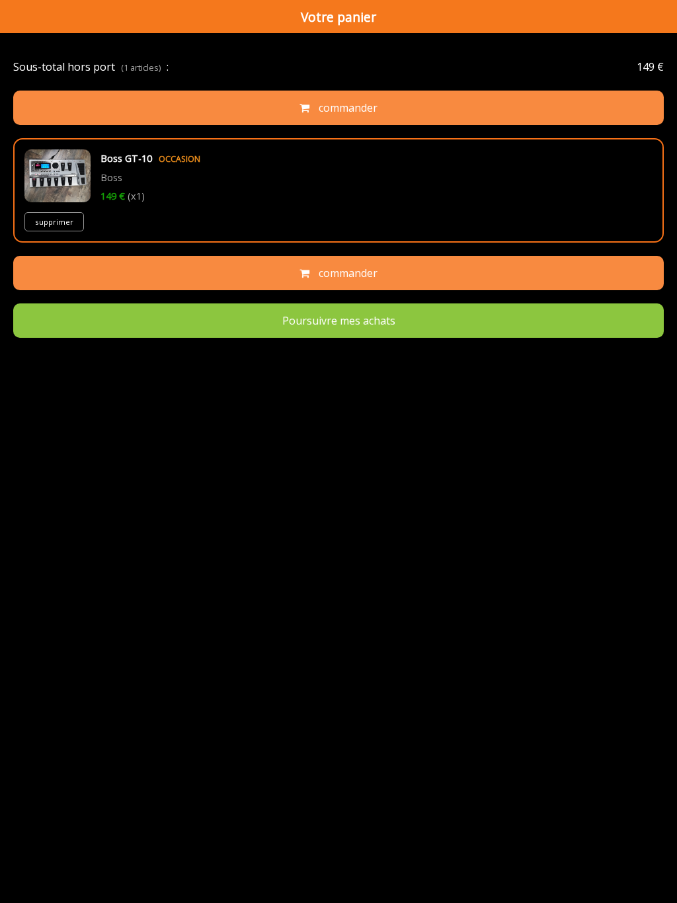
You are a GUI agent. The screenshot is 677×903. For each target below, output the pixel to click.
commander (347, 107)
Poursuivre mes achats (338, 320)
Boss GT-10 (150, 158)
